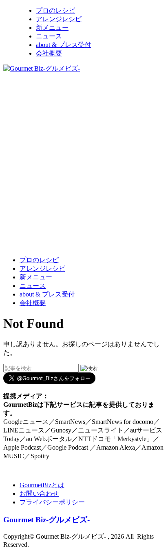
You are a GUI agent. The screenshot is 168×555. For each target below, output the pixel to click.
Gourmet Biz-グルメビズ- (46, 519)
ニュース (49, 36)
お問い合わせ (39, 493)
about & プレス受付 (63, 44)
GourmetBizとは (42, 484)
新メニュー (52, 27)
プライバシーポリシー (52, 502)
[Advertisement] (84, 164)
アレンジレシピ (59, 19)
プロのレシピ (55, 10)
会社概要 (49, 53)
